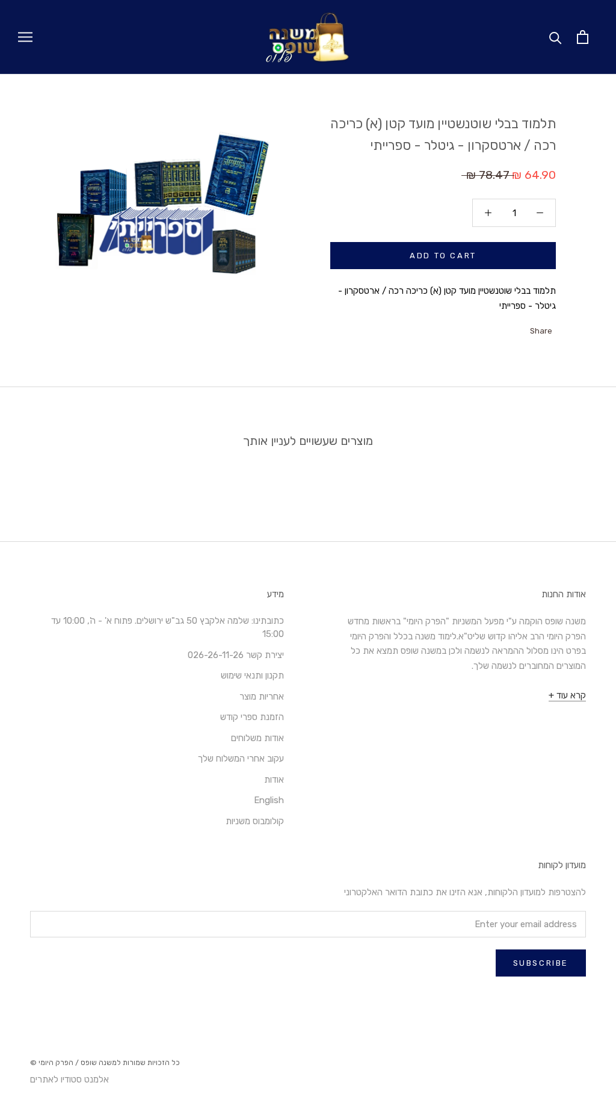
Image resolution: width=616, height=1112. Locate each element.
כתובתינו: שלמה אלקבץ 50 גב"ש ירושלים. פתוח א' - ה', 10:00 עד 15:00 (167, 627)
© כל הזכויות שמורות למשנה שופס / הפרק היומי (105, 1062)
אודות (274, 779)
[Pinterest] (490, 327)
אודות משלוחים (257, 738)
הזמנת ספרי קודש (252, 717)
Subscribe (540, 963)
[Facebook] (522, 327)
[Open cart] (582, 37)
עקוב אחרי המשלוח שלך (241, 758)
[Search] (555, 37)
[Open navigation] (25, 37)
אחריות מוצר (261, 696)
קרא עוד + (567, 695)
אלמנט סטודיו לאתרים (69, 1079)
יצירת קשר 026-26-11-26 (236, 655)
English (269, 800)
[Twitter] (506, 327)
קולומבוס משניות (255, 821)
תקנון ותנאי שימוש (252, 675)
